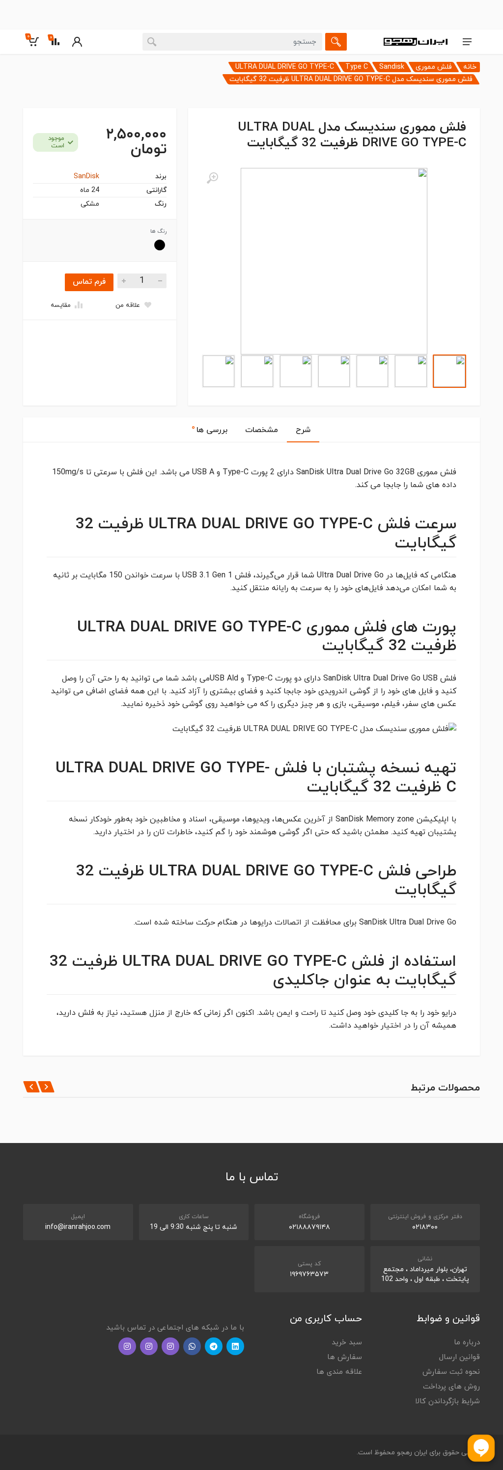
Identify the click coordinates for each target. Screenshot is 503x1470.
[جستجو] (336, 42)
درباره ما (467, 1342)
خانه (469, 67)
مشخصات (261, 430)
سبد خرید (347, 1342)
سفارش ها (344, 1357)
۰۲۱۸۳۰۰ (425, 1227)
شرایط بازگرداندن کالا (447, 1401)
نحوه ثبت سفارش (451, 1372)
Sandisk (391, 67)
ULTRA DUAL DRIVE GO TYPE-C (284, 67)
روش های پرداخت (451, 1387)
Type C (356, 67)
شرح (303, 430)
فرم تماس (89, 281)
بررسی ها (209, 429)
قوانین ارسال (459, 1357)
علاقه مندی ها (339, 1372)
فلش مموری (434, 67)
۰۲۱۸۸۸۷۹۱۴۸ (309, 1227)
